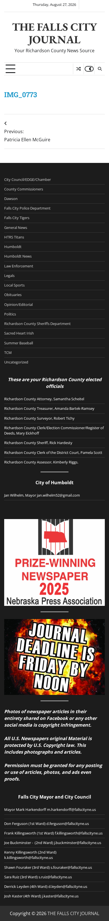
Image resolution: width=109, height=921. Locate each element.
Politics (10, 314)
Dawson (11, 198)
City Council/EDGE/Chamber (27, 179)
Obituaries (13, 294)
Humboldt (13, 246)
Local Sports (14, 285)
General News (15, 227)
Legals (9, 275)
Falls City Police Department (27, 208)
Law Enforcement (18, 266)
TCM (8, 352)
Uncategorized (16, 362)
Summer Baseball (18, 342)
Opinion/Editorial (18, 304)
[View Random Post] (78, 68)
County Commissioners (23, 189)
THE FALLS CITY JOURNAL (54, 33)
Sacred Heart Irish (19, 333)
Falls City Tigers (16, 217)
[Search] (99, 68)
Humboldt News (18, 256)
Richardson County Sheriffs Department (37, 323)
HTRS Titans (14, 237)
